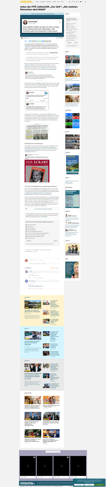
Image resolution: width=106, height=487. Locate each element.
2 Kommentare (60, 37)
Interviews (42, 1)
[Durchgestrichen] (35, 263)
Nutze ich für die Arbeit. (31, 224)
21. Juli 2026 (53, 341)
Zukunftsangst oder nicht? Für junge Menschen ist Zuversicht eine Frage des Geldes (51, 423)
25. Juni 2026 (53, 381)
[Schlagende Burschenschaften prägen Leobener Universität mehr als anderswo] (72, 59)
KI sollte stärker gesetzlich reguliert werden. (35, 236)
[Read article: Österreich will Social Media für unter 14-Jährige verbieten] (51, 400)
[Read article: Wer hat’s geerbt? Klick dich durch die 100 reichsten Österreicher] (33, 335)
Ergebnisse (56, 240)
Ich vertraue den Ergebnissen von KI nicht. (35, 231)
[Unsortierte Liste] (38, 263)
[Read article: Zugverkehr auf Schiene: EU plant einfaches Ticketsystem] (33, 304)
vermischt (43, 67)
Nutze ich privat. (30, 226)
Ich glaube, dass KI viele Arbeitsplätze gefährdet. (36, 234)
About (62, 1)
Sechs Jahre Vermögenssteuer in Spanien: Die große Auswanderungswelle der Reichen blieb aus (54, 313)
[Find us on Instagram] (74, 1)
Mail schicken (44, 216)
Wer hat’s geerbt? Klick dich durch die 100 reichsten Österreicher (32, 343)
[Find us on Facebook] (69, 486)
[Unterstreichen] (33, 263)
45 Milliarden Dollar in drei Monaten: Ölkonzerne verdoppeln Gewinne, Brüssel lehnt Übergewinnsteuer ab (32, 407)
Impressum (22, 486)
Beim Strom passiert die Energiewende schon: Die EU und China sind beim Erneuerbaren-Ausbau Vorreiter (72, 226)
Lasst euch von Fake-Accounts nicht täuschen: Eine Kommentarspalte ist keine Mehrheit (72, 219)
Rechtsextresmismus (29, 251)
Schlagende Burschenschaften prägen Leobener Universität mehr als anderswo (72, 65)
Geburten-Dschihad (29, 64)
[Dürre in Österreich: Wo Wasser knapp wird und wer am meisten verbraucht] (72, 87)
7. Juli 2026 (53, 356)
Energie (26, 403)
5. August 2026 (27, 409)
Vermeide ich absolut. (31, 238)
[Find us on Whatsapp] (82, 1)
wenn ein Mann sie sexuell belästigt (48, 69)
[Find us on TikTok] (76, 1)
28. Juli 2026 (46, 408)
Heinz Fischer (42, 249)
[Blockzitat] (39, 263)
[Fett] (30, 263)
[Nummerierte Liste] (36, 263)
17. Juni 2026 (46, 444)
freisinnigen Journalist (40, 83)
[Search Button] (85, 1)
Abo (70, 1)
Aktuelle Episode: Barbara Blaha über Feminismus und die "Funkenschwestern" (72, 182)
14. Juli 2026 (46, 425)
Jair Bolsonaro (51, 117)
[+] (45, 263)
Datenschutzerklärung (58, 486)
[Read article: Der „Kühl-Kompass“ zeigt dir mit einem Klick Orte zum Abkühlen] (46, 321)
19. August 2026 (28, 313)
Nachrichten (32, 38)
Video (58, 1)
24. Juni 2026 (53, 388)
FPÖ (32, 249)
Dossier (54, 1)
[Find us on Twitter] (78, 1)
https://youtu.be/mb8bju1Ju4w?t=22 (35, 286)
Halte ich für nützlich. (31, 228)
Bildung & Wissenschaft (30, 436)
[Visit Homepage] (26, 1)
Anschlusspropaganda (30, 150)
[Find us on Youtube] (80, 1)
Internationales (47, 436)
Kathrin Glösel (26, 38)
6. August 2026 (53, 316)
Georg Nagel (36, 249)
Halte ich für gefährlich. (31, 229)
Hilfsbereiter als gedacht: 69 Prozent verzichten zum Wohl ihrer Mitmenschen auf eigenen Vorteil (33, 440)
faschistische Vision (54, 197)
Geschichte (27, 370)
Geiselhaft (27, 46)
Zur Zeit (45, 44)
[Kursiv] (32, 263)
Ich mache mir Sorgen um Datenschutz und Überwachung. (38, 233)
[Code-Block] (41, 263)
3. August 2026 (53, 324)
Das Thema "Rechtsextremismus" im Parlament (43, 208)
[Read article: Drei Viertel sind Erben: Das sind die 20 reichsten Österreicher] (46, 345)
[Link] (42, 263)
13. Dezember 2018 (44, 38)
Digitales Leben (47, 403)
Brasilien (28, 249)
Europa (26, 307)
